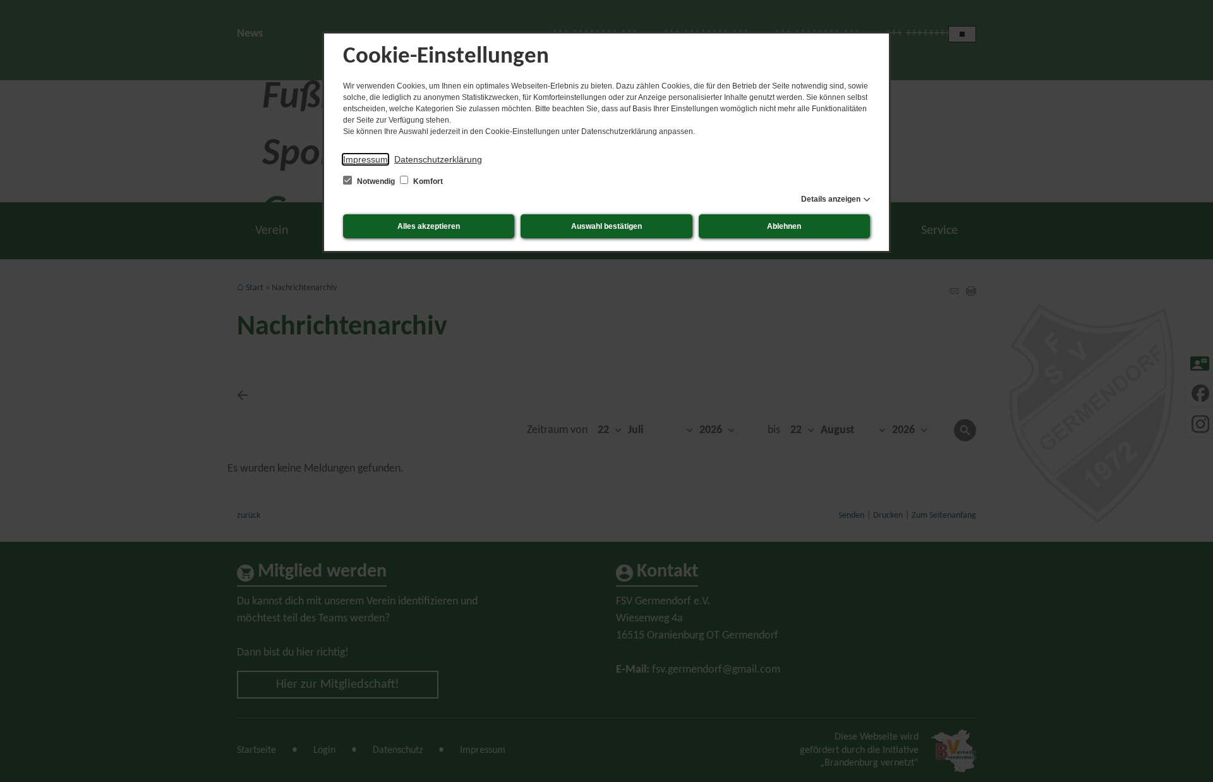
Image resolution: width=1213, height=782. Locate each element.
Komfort (427, 181)
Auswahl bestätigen (606, 226)
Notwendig (376, 181)
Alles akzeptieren (428, 226)
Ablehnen (784, 226)
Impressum (365, 159)
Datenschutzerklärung (438, 159)
